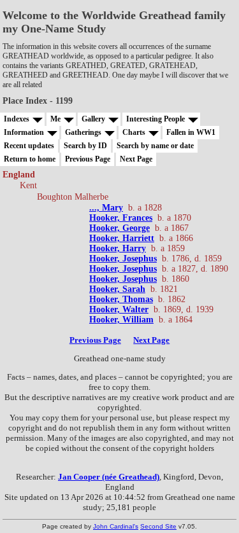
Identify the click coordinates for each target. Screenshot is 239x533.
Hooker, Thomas (121, 299)
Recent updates (29, 145)
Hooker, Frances (120, 218)
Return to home (29, 159)
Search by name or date (155, 145)
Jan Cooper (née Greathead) (108, 476)
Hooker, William (121, 319)
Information (24, 132)
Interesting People (155, 118)
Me (55, 118)
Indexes (16, 118)
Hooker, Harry (117, 248)
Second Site (158, 526)
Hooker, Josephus (123, 258)
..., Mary (106, 207)
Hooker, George (119, 228)
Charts (133, 132)
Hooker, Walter (118, 309)
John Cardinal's (115, 526)
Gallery (93, 118)
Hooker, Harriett (121, 238)
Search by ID (85, 145)
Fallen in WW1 (190, 132)
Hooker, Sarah (117, 289)
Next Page (136, 159)
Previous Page (87, 159)
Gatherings (83, 132)
